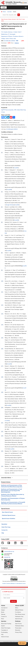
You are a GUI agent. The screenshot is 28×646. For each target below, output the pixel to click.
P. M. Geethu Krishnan (6, 32)
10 (2, 281)
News (2, 618)
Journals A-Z (4, 607)
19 (2, 392)
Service (3, 621)
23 (2, 435)
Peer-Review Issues (20, 614)
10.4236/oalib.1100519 (9, 40)
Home (4, 11)
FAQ (3, 533)
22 (2, 431)
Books (2, 612)
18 (2, 377)
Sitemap (3, 614)
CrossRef (16, 167)
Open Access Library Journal (8, 19)
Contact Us (4, 530)
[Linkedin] (15, 542)
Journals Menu (6, 477)
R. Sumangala (11, 34)
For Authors (18, 612)
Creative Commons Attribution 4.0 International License (14, 583)
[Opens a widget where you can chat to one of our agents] (22, 643)
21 (2, 422)
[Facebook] (9, 542)
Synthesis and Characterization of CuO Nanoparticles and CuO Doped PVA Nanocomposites (11, 491)
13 (2, 313)
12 (2, 305)
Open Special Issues (7, 512)
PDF (17, 40)
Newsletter (4, 524)
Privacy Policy (18, 632)
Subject (3, 610)
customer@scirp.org (9, 551)
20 (2, 407)
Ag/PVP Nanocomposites (7, 109)
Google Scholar (10, 204)
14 (2, 324)
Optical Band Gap (21, 109)
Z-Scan (3, 112)
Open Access (18, 623)
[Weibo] (22, 542)
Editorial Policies (19, 610)
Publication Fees (19, 616)
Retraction (17, 630)
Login (3, 7)
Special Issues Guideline (8, 518)
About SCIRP (19, 605)
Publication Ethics (19, 625)
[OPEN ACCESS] (23, 2)
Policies (17, 621)
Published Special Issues (8, 515)
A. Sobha (15, 32)
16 (2, 348)
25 (2, 466)
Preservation (18, 628)
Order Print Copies (5, 628)
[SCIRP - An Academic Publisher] (10, 2)
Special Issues (18, 618)
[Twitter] (2, 542)
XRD (15, 109)
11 (2, 292)
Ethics (16, 607)
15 (2, 337)
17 (2, 366)
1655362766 (7, 557)
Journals (9, 11)
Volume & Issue (5, 636)
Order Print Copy (6, 527)
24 (2, 451)
